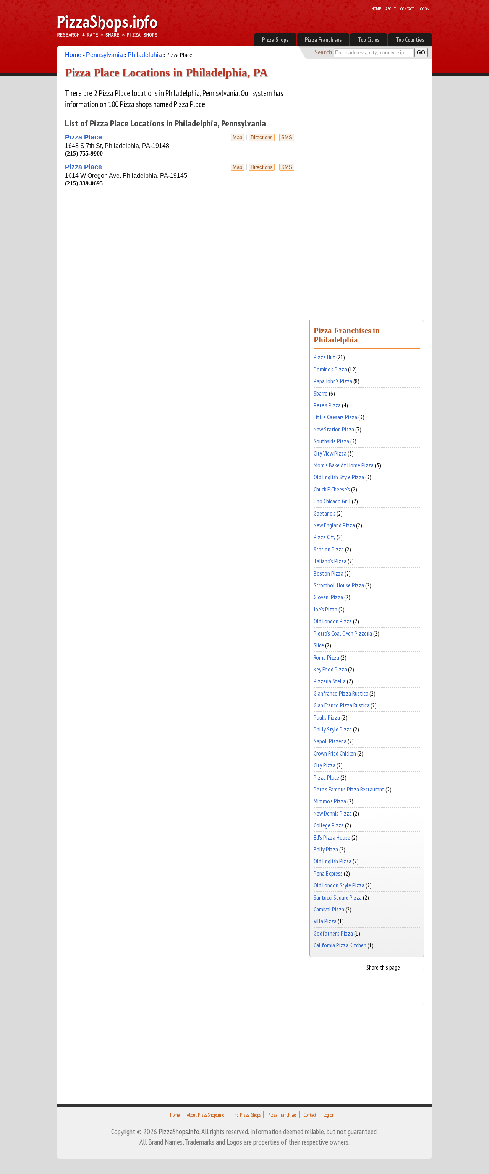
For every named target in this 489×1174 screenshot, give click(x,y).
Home (376, 8)
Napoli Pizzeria (330, 741)
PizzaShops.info (179, 1131)
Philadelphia (145, 55)
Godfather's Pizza (333, 933)
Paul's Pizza (327, 717)
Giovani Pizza (328, 597)
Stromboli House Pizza (339, 585)
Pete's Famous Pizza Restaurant (349, 789)
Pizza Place (83, 137)
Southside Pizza (331, 441)
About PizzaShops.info (205, 1115)
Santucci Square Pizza (338, 897)
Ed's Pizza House (332, 837)
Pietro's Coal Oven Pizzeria (343, 633)
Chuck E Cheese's (332, 489)
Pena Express (328, 873)
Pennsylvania (104, 55)
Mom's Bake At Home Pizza (344, 465)
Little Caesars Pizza (335, 417)
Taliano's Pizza (330, 561)
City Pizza (324, 765)
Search (323, 52)
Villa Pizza (325, 921)
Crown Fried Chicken (335, 753)
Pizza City (324, 537)
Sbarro (321, 393)
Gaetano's (324, 513)
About (390, 8)
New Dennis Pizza (333, 813)
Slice (319, 645)
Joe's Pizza (325, 609)
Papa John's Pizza (333, 381)
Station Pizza (329, 549)
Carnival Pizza (329, 909)
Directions (262, 137)
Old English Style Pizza (339, 477)
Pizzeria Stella (330, 681)
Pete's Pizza (327, 405)
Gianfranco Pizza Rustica (341, 693)
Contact (407, 8)
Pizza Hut (324, 357)
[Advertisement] (154, 204)
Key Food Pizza (330, 669)
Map (237, 137)
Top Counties (410, 39)
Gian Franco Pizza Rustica (341, 705)
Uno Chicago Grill (332, 501)
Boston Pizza (328, 573)
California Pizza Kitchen (340, 945)
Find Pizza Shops (246, 1115)
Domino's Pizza (330, 369)
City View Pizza (330, 453)
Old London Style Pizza (339, 885)
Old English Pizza (332, 861)
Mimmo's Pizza (330, 801)
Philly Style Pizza (333, 729)
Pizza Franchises (323, 39)
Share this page (383, 967)
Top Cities (368, 39)
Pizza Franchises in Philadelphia (347, 335)
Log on (424, 8)
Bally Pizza (326, 849)
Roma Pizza (326, 657)
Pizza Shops (275, 39)
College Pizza (329, 825)
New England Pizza (334, 525)
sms (286, 137)
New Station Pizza (334, 429)
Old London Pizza (333, 621)
